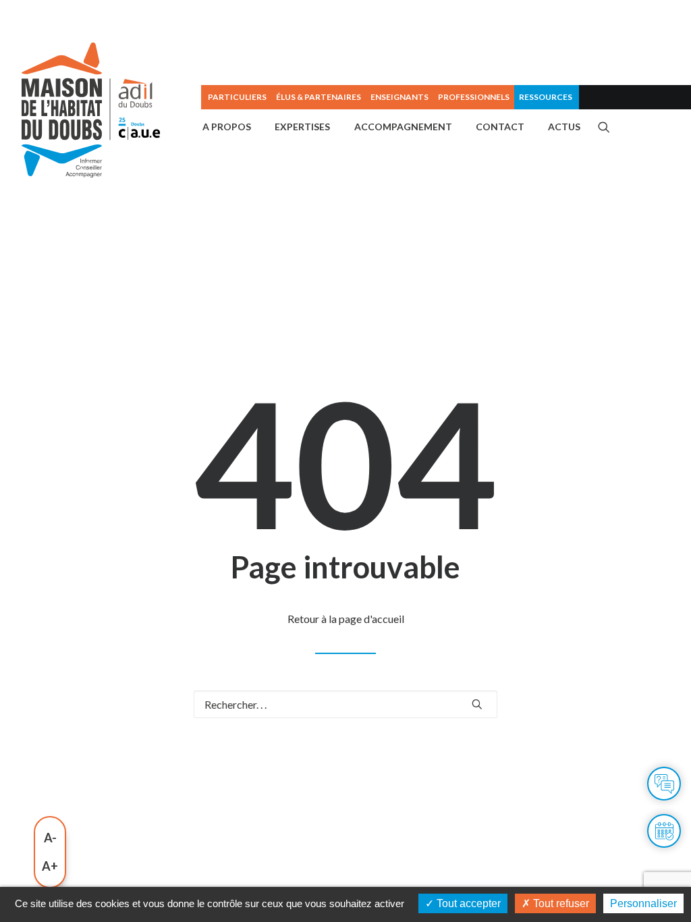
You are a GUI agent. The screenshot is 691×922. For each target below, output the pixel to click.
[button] (604, 127)
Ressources (545, 97)
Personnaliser (643, 903)
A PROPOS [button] (226, 126)
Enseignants (399, 97)
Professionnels (473, 97)
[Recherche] (345, 704)
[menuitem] (236, 97)
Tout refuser (559, 903)
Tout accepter (467, 903)
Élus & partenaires (318, 97)
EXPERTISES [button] (302, 126)
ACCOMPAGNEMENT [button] (403, 126)
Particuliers (237, 97)
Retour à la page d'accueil (345, 618)
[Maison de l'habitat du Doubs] (91, 110)
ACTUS (564, 126)
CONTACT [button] (500, 126)
